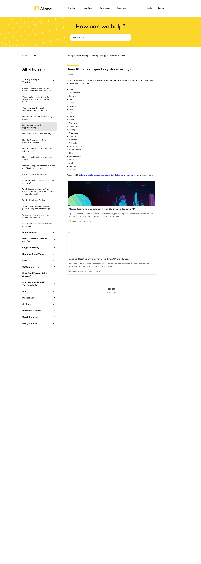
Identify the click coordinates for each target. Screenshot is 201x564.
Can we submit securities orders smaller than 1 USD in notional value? (36, 99)
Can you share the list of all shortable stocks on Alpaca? (35, 109)
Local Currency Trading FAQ (34, 174)
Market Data (29, 297)
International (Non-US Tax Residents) (33, 283)
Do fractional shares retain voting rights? (37, 117)
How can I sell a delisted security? (37, 134)
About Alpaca (29, 232)
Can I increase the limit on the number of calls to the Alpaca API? (37, 89)
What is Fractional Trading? (34, 200)
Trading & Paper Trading (31, 80)
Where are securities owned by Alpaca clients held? (35, 216)
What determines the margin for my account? (38, 181)
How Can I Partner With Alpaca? (34, 274)
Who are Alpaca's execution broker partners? (37, 224)
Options (26, 304)
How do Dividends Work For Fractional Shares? (34, 141)
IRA (24, 291)
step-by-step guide (124, 175)
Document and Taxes (33, 254)
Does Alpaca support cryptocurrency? (31, 126)
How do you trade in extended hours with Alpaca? (38, 149)
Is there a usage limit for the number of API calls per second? (38, 166)
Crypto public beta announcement (96, 175)
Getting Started (30, 266)
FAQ (24, 260)
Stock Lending (30, 317)
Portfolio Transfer (31, 310)
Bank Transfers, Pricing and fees (34, 239)
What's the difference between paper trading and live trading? (36, 207)
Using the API (29, 323)
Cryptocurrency (30, 247)
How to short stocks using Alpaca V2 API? (37, 158)
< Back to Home (29, 56)
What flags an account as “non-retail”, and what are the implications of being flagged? (38, 191)
